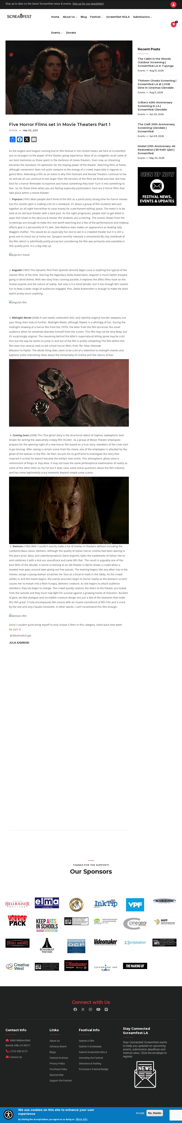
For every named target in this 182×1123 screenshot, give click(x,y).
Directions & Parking (90, 1063)
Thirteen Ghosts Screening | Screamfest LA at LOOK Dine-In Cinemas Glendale (157, 84)
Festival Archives (59, 1057)
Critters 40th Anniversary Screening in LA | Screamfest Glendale (155, 106)
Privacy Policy (57, 1063)
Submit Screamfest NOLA (93, 1052)
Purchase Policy (58, 1069)
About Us (69, 16)
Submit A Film (86, 1040)
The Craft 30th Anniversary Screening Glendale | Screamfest (156, 128)
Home (55, 16)
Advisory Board (58, 1046)
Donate (71, 32)
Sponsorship (56, 1074)
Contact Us (16, 1057)
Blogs (53, 1052)
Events (56, 32)
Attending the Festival (91, 1057)
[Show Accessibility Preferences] (8, 1114)
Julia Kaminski (19, 642)
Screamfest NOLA (118, 16)
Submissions (142, 16)
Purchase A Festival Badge (93, 1069)
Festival (95, 16)
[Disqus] (69, 689)
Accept (140, 1113)
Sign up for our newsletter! (88, 3)
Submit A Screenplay (90, 1046)
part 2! (17, 629)
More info (81, 1119)
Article (13, 130)
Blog (84, 16)
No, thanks (154, 1112)
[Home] (19, 16)
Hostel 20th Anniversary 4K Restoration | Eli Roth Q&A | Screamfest (156, 149)
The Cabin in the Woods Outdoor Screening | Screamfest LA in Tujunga (155, 62)
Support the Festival (61, 1080)
